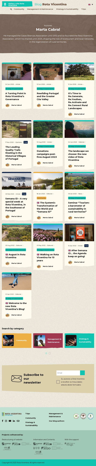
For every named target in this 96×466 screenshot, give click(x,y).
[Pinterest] (10, 421)
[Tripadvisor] (18, 421)
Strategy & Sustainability (67, 9)
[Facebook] (2, 421)
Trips (83, 9)
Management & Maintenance (40, 9)
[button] (90, 4)
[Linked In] (14, 421)
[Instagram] (6, 421)
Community (19, 9)
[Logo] (50, 4)
